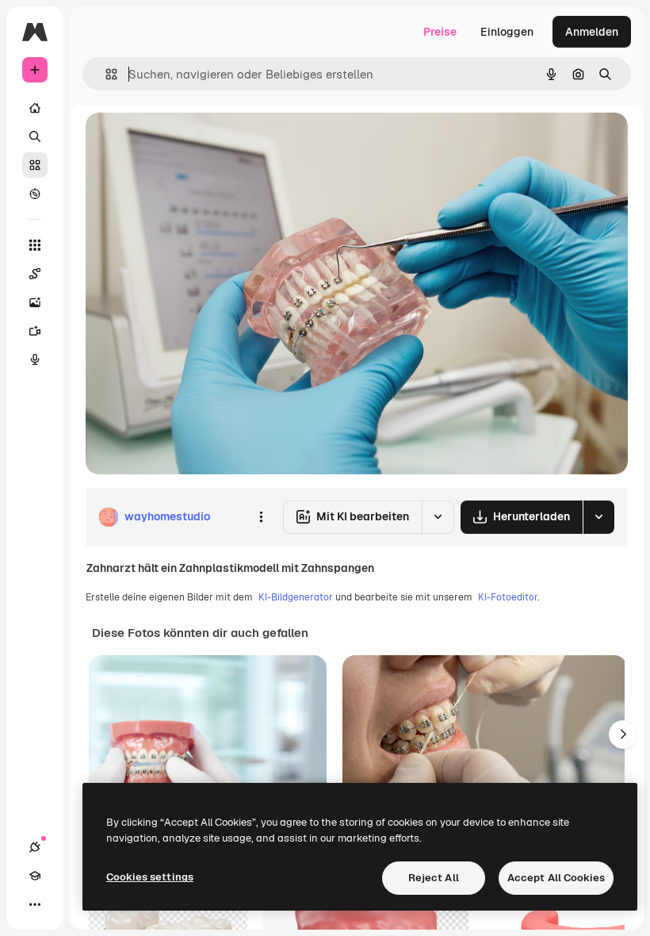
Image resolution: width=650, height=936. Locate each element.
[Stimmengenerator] (35, 359)
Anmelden (591, 32)
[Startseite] (35, 108)
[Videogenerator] (35, 330)
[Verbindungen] (35, 847)
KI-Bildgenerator (295, 597)
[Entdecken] (35, 193)
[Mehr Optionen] (261, 517)
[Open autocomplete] (105, 74)
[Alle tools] (35, 245)
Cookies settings (149, 877)
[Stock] (35, 165)
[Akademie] (35, 875)
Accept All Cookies (556, 877)
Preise (440, 32)
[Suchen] (35, 136)
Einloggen (506, 32)
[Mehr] (35, 904)
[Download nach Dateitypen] (598, 517)
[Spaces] (35, 273)
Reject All (433, 877)
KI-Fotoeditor (507, 597)
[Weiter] (623, 734)
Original (187, 142)
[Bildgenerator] (35, 302)
